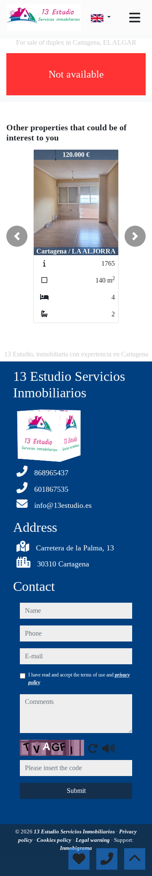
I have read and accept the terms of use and (79, 678)
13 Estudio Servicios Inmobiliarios (75, 831)
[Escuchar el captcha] (108, 748)
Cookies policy (55, 840)
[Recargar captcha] (92, 748)
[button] (16, 236)
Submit (76, 790)
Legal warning (93, 840)
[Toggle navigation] (134, 18)
